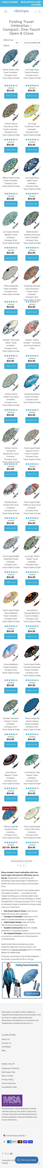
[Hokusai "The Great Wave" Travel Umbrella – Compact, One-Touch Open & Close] (11, 328)
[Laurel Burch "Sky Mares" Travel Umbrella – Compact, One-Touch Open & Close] (32, 761)
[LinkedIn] (8, 1154)
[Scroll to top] (38, 1163)
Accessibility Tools (9, 1087)
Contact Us (6, 1043)
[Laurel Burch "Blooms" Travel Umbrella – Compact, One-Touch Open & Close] (11, 761)
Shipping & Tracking (10, 1068)
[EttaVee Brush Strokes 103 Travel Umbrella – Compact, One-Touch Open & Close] (11, 491)
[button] (9, 85)
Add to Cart (11, 96)
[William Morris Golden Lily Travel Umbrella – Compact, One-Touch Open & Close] (11, 383)
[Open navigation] (6, 11)
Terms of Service (9, 1083)
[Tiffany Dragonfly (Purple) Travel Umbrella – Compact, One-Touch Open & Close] (11, 815)
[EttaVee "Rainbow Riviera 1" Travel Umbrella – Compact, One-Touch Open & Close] (11, 707)
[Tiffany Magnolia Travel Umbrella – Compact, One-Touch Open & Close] (11, 274)
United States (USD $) (15, 1136)
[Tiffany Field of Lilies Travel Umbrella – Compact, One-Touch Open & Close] (11, 166)
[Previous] (4, 3)
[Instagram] (5, 1154)
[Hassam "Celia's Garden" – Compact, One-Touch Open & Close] (32, 328)
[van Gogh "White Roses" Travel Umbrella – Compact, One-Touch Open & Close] (32, 545)
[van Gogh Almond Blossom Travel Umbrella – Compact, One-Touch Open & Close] (11, 220)
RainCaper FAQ (8, 1072)
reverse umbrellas (19, 950)
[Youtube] (11, 1154)
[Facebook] (3, 1154)
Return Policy (7, 1076)
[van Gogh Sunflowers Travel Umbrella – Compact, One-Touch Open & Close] (32, 112)
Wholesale (6, 1047)
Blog (4, 1050)
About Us (6, 1039)
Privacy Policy (7, 1079)
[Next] (39, 3)
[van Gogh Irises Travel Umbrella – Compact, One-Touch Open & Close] (32, 58)
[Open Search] (36, 12)
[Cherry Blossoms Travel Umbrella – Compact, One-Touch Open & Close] (11, 653)
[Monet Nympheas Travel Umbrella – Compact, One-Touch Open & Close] (32, 383)
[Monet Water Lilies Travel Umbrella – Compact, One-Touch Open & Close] (11, 58)
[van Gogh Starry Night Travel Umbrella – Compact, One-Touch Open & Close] (32, 166)
